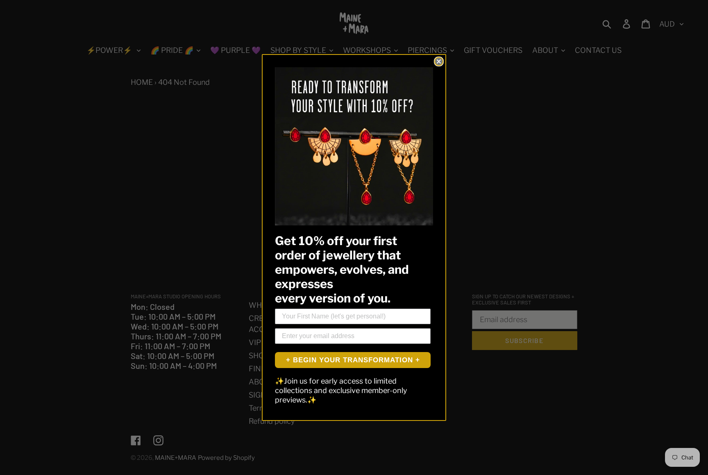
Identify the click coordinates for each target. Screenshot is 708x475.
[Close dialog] (439, 61)
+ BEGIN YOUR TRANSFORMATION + (353, 360)
